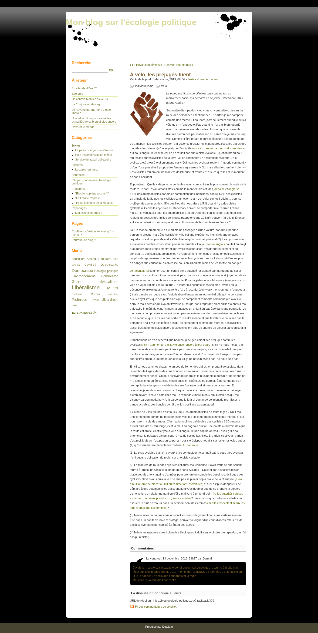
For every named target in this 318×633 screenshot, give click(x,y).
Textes (192, 79)
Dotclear (167, 626)
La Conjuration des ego (86, 104)
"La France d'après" (87, 198)
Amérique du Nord (99, 259)
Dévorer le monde (83, 127)
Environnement (83, 276)
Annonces (78, 175)
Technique (79, 299)
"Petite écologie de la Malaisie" (94, 202)
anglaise (233, 189)
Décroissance (109, 264)
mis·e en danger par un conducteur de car (218, 148)
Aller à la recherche (304, 3)
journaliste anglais (213, 244)
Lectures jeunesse (86, 169)
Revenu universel (104, 294)
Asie (115, 259)
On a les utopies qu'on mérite (93, 155)
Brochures (78, 189)
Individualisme (144, 86)
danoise (219, 189)
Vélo (164, 86)
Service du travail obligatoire (93, 159)
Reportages (79, 208)
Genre (76, 282)
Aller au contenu (260, 3)
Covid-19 (90, 264)
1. (131, 559)
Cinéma (76, 265)
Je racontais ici (139, 270)
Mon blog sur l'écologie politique (131, 22)
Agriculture (78, 259)
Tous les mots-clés (84, 313)
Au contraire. (191, 445)
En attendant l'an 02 (84, 88)
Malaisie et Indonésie (88, 212)
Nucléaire (77, 294)
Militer (112, 287)
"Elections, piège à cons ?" (92, 193)
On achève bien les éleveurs (90, 99)
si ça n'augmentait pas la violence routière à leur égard (175, 344)
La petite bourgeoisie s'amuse (94, 150)
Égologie (77, 93)
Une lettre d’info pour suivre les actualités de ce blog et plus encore (94, 120)
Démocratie (82, 270)
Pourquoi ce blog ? (84, 240)
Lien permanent (208, 79)
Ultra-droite (109, 299)
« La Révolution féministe (146, 65)
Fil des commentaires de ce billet (155, 606)
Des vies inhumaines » (178, 65)
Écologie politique (106, 271)
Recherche (81, 63)
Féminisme (109, 276)
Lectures (77, 165)
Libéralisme (86, 287)
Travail (94, 299)
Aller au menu (281, 3)
